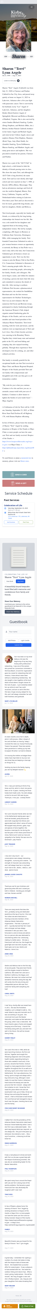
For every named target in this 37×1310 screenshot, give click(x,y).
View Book (9, 581)
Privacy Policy (13, 1301)
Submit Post (18, 645)
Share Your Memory (12, 612)
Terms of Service (24, 1301)
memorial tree (26, 458)
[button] (18, 721)
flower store (25, 461)
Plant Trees (26, 522)
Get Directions (11, 522)
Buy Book (21, 581)
